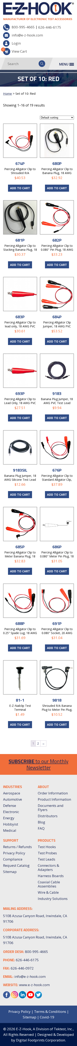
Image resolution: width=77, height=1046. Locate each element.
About (43, 786)
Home (7, 93)
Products (46, 840)
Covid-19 (47, 1017)
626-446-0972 (22, 968)
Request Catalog (16, 865)
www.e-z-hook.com (34, 984)
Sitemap (10, 871)
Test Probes (47, 853)
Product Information (54, 799)
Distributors (47, 816)
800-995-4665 (23, 27)
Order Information (53, 793)
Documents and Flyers (50, 807)
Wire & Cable (48, 892)
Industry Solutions (53, 898)
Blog (41, 822)
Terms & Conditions (50, 1011)
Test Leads (46, 859)
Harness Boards (51, 875)
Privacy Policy (14, 853)
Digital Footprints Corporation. (41, 1040)
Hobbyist (10, 824)
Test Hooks (47, 846)
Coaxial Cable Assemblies (49, 884)
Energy (8, 818)
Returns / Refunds (17, 846)
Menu (63, 64)
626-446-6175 (49, 27)
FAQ (41, 828)
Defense (9, 805)
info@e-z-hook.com (27, 35)
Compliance (12, 859)
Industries (12, 786)
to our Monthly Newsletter (38, 764)
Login (16, 43)
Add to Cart (20, 188)
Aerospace (11, 793)
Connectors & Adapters (48, 867)
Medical (9, 830)
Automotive (12, 799)
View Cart (15, 51)
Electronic (11, 811)
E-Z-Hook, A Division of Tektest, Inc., (45, 1029)
